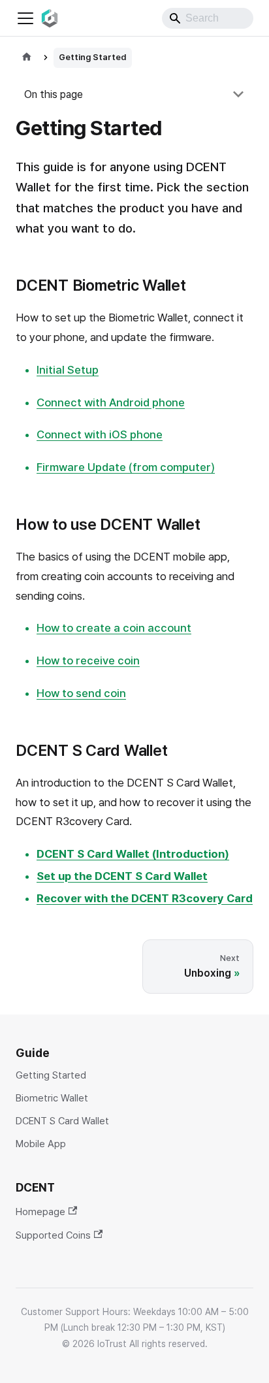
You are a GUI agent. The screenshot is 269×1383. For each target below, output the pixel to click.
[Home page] (27, 58)
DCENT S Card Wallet (62, 1121)
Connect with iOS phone (100, 434)
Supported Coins (53, 1235)
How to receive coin (88, 660)
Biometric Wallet (52, 1098)
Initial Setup (68, 369)
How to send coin (81, 693)
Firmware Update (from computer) (126, 467)
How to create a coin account (114, 627)
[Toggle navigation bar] (25, 18)
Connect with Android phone (111, 402)
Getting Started (51, 1076)
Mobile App (41, 1144)
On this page (53, 94)
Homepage (40, 1211)
